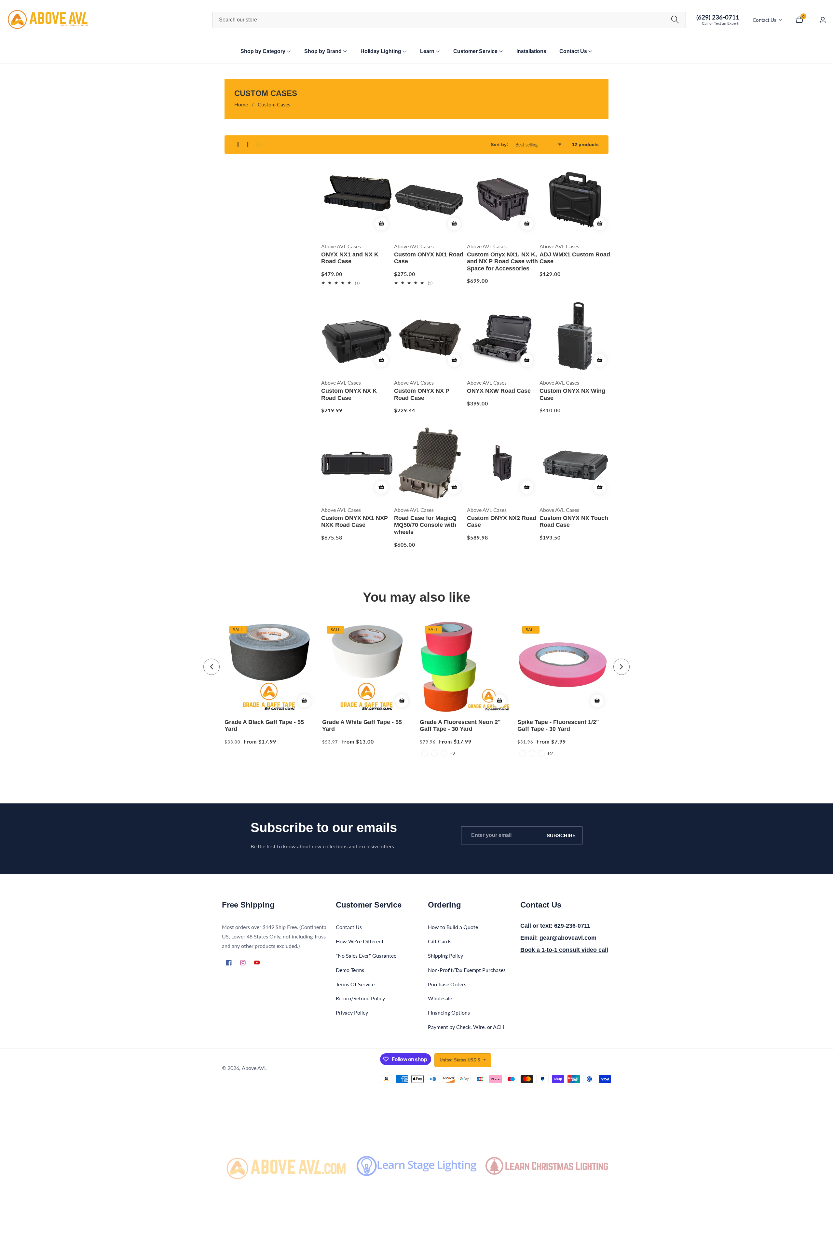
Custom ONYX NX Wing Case (572, 394)
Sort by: (499, 144)
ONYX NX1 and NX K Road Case (349, 258)
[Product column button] (238, 144)
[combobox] (449, 20)
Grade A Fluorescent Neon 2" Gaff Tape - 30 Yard (460, 725)
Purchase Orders (447, 984)
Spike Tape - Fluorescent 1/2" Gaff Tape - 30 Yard (558, 725)
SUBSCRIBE (561, 835)
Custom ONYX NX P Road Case (421, 394)
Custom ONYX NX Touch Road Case (573, 521)
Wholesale (440, 998)
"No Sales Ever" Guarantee (366, 955)
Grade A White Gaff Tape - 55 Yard (362, 725)
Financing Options (449, 1012)
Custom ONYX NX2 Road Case (501, 521)
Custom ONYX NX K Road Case (349, 394)
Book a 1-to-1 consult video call (564, 950)
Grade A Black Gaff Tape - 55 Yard (264, 725)
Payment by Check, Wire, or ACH (466, 1027)
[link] (286, 1166)
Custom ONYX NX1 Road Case (428, 258)
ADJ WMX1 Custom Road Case (574, 258)
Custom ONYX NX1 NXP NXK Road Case (354, 521)
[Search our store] (675, 19)
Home (241, 104)
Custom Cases (274, 104)
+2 (452, 753)
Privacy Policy (352, 1012)
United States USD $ (460, 1060)
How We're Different (360, 941)
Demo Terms (350, 970)
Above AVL (254, 1068)
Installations (531, 51)
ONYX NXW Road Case (499, 391)
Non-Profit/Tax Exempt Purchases (467, 970)
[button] (262, 51)
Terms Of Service (355, 984)
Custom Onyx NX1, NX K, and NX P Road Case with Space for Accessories (502, 261)
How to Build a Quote (453, 927)
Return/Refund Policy (360, 998)
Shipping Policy (445, 955)
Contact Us (764, 20)
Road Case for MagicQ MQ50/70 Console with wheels (425, 525)
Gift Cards (439, 941)
